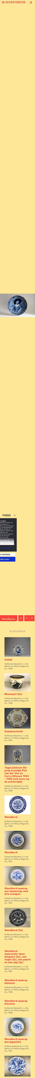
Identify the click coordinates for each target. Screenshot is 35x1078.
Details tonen (6, 548)
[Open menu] (31, 2)
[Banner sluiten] (14, 515)
